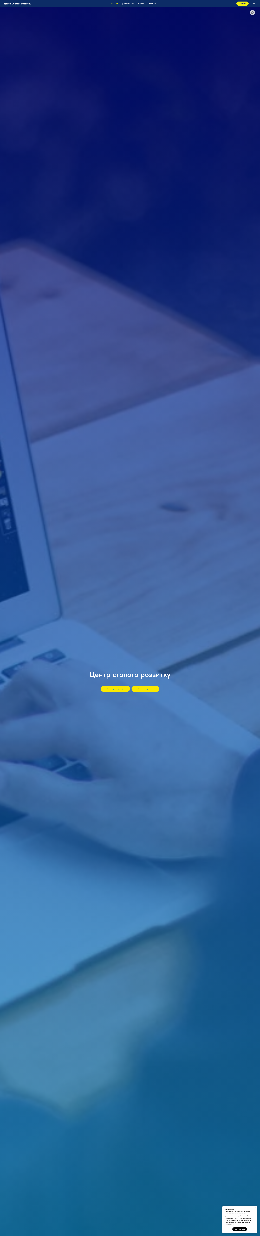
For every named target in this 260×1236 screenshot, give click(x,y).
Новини (152, 3)
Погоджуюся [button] (240, 1229)
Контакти (242, 3)
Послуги (141, 3)
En (254, 3)
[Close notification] (255, 1208)
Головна (114, 3)
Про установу (127, 3)
